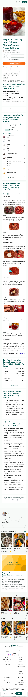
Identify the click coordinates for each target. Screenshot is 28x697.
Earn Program (7, 680)
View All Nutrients (14, 385)
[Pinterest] (13, 655)
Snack (18, 66)
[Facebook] (11, 655)
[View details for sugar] (4, 145)
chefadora (14, 645)
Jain (18, 73)
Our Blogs (21, 662)
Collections (20, 664)
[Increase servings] (20, 124)
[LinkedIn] (15, 655)
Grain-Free (17, 75)
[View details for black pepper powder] (4, 153)
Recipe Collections (21, 666)
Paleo (13, 75)
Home (20, 659)
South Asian (13, 66)
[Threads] (19, 655)
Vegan (15, 73)
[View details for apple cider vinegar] (4, 173)
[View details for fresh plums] (4, 136)
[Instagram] (9, 655)
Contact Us (7, 682)
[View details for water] (4, 140)
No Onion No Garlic (6, 75)
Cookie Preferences (19, 684)
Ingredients (20, 669)
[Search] (19, 2)
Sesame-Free (5, 77)
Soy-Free (10, 73)
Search (20, 661)
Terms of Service (20, 679)
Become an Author (7, 679)
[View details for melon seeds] (4, 168)
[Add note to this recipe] (4, 194)
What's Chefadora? (7, 659)
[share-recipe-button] (7, 56)
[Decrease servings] (7, 124)
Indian (9, 66)
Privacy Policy (21, 680)
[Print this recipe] (7, 194)
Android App (20, 673)
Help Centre (7, 664)
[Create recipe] (16, 2)
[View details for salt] (4, 149)
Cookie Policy (21, 682)
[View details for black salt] (4, 158)
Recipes (20, 671)
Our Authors (20, 668)
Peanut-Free (5, 73)
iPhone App (20, 675)
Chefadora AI (7, 661)
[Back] (2, 2)
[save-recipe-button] (4, 56)
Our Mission (7, 662)
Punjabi (4, 66)
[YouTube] (17, 655)
